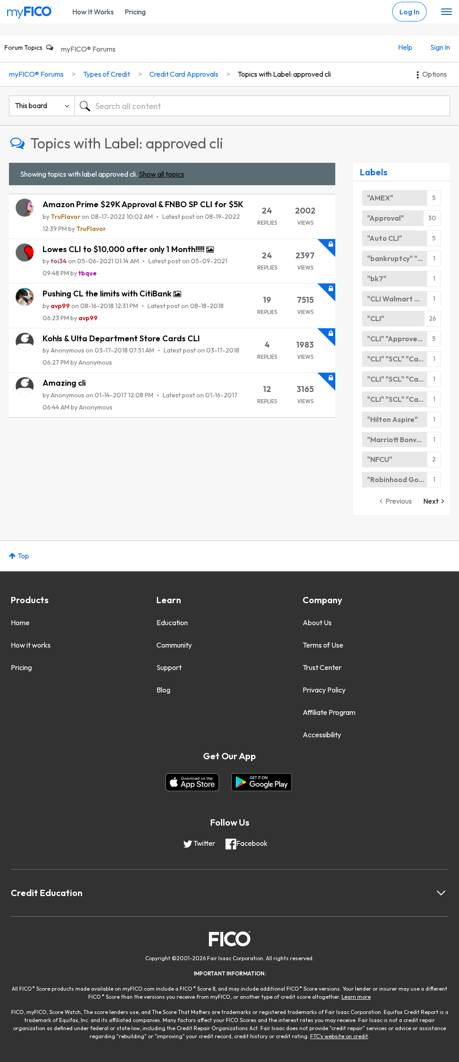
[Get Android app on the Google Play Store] (262, 782)
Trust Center (322, 667)
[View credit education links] (441, 893)
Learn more (356, 996)
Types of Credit (106, 74)
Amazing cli (64, 383)
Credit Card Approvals (183, 74)
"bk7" (376, 278)
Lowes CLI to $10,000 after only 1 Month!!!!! (124, 249)
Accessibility (322, 734)
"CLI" (375, 318)
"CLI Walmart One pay (404, 298)
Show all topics (161, 174)
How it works (31, 644)
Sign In (440, 47)
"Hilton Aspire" (392, 419)
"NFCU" (379, 459)
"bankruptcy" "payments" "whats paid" (404, 258)
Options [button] (434, 74)
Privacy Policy (324, 689)
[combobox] (262, 106)
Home (20, 622)
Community (174, 644)
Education (172, 622)
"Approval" (385, 217)
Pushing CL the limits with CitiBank (108, 293)
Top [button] (23, 555)
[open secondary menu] (446, 12)
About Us (317, 622)
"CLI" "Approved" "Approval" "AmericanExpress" (404, 338)
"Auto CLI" (384, 238)
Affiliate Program (329, 712)
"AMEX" (380, 197)
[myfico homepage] (29, 10)
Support (169, 667)
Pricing (135, 11)
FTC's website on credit (339, 1036)
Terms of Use (323, 644)
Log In (409, 11)
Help (405, 47)
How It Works (93, 11)
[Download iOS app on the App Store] (192, 782)
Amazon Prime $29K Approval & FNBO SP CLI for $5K (143, 204)
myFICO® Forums (88, 48)
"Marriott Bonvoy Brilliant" (404, 439)
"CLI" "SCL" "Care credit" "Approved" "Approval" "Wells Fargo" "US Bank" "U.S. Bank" (404, 358)
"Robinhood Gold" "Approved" (404, 479)
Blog (163, 689)
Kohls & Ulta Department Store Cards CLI (121, 338)
